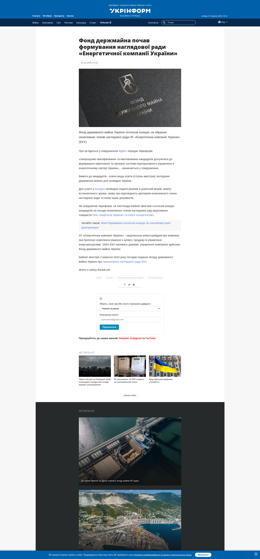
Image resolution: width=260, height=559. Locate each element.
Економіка (47, 22)
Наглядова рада (155, 278)
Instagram (136, 338)
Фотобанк (47, 16)
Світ (59, 22)
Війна (35, 22)
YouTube (150, 338)
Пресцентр (59, 16)
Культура (81, 22)
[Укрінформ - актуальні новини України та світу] (130, 10)
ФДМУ (122, 151)
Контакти (153, 22)
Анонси (70, 16)
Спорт (93, 22)
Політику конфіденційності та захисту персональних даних (163, 555)
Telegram (123, 338)
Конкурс (109, 278)
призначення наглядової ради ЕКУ (124, 261)
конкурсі (100, 188)
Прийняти (203, 555)
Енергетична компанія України (131, 278)
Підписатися (109, 327)
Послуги (36, 16)
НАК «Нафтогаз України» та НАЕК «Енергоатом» (123, 215)
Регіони (69, 22)
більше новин (130, 395)
